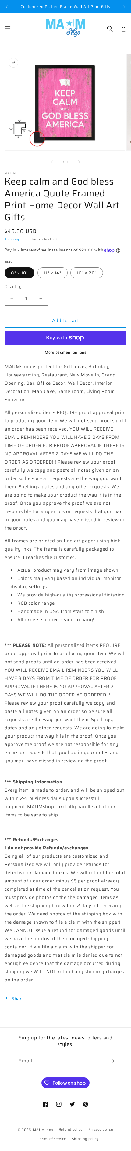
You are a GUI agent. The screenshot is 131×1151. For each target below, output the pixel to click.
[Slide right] (79, 162)
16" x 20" (87, 272)
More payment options (65, 352)
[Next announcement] (124, 6)
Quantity (13, 287)
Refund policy (71, 1129)
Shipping (12, 239)
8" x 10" (19, 272)
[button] (7, 28)
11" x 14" (52, 272)
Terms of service (52, 1139)
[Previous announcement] (6, 6)
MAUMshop (43, 1129)
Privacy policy (100, 1129)
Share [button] (18, 998)
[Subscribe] (112, 1061)
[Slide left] (52, 162)
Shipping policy (85, 1139)
